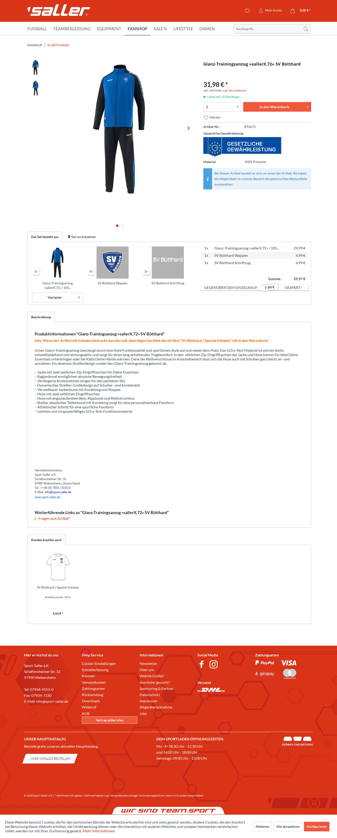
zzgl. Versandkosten (234, 90)
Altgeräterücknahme (156, 707)
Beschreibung (41, 317)
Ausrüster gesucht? (155, 682)
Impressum (148, 701)
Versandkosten (94, 682)
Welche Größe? (152, 676)
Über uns (147, 669)
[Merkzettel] (247, 10)
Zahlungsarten (93, 688)
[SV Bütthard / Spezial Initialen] (57, 567)
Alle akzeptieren (288, 826)
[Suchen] (306, 28)
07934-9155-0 (41, 689)
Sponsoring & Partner (157, 688)
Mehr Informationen (99, 831)
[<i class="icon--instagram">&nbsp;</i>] (214, 664)
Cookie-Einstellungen (99, 663)
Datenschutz (150, 694)
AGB (85, 713)
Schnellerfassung (95, 669)
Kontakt (88, 676)
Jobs (143, 713)
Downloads (91, 701)
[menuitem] (272, 28)
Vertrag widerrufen (109, 720)
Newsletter (148, 663)
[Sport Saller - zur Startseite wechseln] (59, 11)
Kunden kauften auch (46, 540)
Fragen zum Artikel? (54, 518)
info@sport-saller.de (52, 701)
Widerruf (89, 707)
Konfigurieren (317, 826)
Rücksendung (92, 694)
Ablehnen (262, 826)
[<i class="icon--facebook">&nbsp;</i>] (202, 664)
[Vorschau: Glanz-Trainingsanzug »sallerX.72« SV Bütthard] (36, 67)
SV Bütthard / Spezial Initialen (58, 587)
